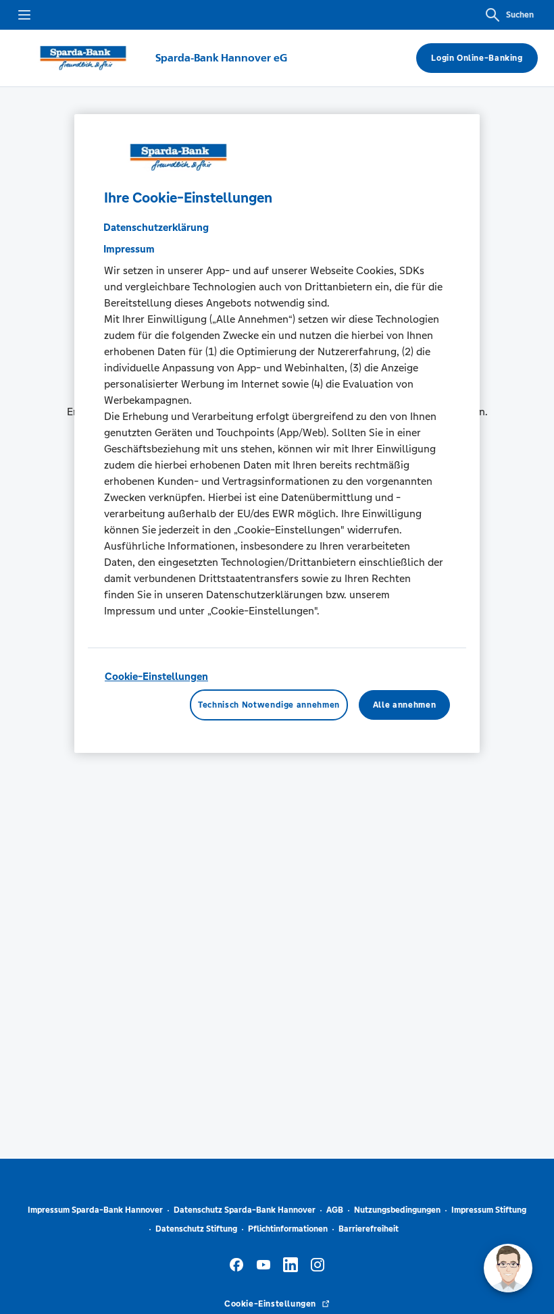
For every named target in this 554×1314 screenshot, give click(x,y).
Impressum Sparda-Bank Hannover (95, 1210)
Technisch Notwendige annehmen (269, 705)
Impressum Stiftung (488, 1210)
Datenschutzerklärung (156, 227)
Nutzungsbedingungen (397, 1210)
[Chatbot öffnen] (508, 1268)
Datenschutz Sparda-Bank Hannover (245, 1210)
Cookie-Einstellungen (156, 676)
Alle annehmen (404, 705)
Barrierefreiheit (368, 1229)
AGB (334, 1210)
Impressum (129, 248)
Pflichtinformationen (288, 1229)
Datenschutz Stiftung (196, 1229)
